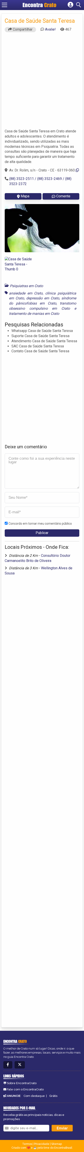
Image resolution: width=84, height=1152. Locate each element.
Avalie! (50, 29)
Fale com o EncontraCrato (25, 1089)
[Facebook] (7, 1065)
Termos (27, 1144)
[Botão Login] (70, 5)
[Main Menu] (4, 4)
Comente (63, 196)
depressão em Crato (42, 298)
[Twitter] (20, 1065)
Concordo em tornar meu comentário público (40, 523)
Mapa (25, 196)
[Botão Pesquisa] (79, 5)
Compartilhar (22, 29)
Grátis (53, 1096)
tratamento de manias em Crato (34, 313)
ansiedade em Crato (26, 293)
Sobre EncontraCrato (22, 1083)
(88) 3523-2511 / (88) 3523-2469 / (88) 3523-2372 (40, 181)
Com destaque (34, 1096)
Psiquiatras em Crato (26, 286)
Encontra (39, 5)
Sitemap (56, 1144)
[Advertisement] (42, 82)
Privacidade (41, 1144)
